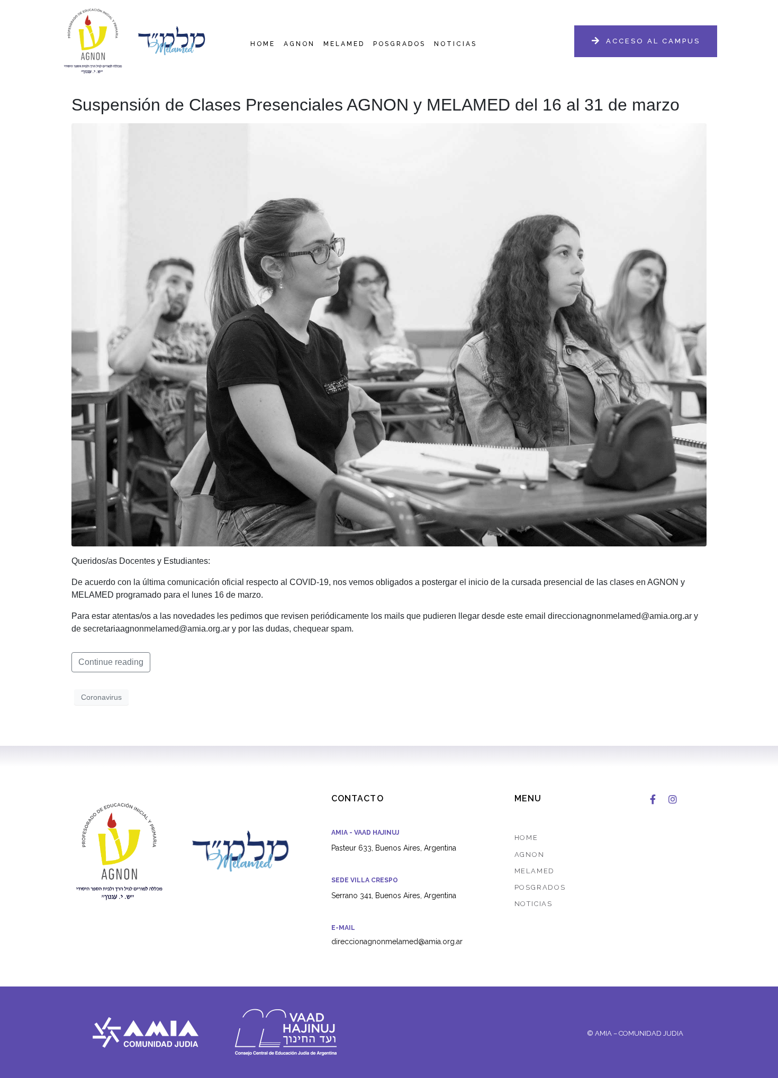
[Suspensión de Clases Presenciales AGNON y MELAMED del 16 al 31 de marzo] (389, 334)
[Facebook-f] (652, 799)
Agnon (299, 44)
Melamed (344, 44)
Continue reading (110, 661)
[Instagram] (672, 799)
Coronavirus (101, 697)
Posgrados (399, 44)
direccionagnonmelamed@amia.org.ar (397, 941)
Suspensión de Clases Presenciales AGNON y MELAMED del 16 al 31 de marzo (375, 104)
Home (262, 44)
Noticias (455, 44)
